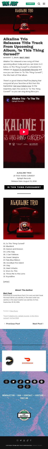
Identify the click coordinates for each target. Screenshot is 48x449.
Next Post (38, 324)
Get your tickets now (22, 86)
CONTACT (28, 395)
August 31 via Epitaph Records (25, 69)
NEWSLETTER (8, 395)
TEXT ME (24, 398)
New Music (14, 311)
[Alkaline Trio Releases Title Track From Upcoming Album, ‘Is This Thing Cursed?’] (24, 21)
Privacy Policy (37, 445)
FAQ (19, 395)
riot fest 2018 (14, 318)
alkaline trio (13, 316)
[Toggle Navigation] (44, 4)
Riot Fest (25, 58)
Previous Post (12, 324)
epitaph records (23, 316)
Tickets (30, 3)
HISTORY (39, 395)
